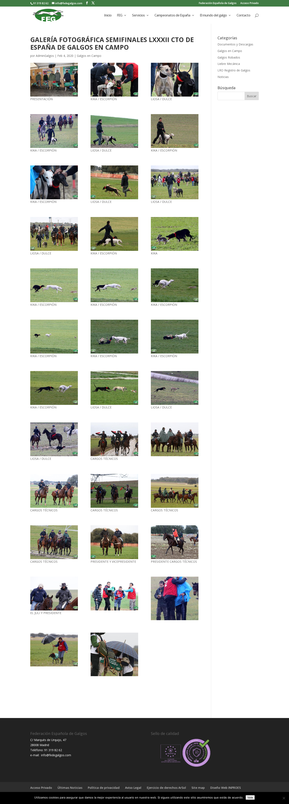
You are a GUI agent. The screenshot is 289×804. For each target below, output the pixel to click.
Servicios (138, 16)
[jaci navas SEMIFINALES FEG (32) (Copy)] (114, 80)
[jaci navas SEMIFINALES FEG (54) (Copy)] (114, 131)
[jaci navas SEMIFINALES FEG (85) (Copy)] (114, 542)
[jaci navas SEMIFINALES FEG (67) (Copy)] (114, 593)
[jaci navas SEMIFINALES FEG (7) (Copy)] (54, 388)
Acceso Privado (249, 3)
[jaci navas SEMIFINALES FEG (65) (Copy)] (174, 598)
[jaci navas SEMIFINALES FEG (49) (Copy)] (174, 131)
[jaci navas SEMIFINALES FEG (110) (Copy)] (174, 234)
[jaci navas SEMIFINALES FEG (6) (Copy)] (114, 234)
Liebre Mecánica (228, 64)
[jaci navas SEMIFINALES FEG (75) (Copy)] (114, 439)
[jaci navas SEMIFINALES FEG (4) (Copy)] (174, 491)
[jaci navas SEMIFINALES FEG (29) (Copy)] (114, 182)
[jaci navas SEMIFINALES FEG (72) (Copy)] (54, 439)
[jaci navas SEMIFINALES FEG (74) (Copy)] (174, 388)
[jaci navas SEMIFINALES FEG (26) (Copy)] (174, 542)
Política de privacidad (104, 788)
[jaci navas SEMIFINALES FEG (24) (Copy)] (174, 80)
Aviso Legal (133, 788)
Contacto (243, 16)
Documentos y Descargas (235, 44)
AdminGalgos (45, 56)
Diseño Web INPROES (225, 788)
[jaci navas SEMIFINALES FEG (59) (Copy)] (54, 337)
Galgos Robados (228, 57)
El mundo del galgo (213, 16)
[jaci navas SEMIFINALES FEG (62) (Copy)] (54, 131)
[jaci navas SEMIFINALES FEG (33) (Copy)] (114, 491)
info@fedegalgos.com (55, 755)
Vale (250, 797)
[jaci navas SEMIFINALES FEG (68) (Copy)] (174, 439)
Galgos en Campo (89, 56)
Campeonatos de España (172, 16)
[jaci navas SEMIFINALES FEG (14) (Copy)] (174, 182)
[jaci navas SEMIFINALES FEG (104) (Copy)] (174, 285)
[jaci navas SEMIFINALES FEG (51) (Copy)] (54, 80)
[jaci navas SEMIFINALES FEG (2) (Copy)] (54, 542)
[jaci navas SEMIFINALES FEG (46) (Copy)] (54, 182)
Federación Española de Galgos (218, 3)
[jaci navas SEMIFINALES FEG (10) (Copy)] (114, 337)
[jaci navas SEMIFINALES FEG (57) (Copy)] (54, 491)
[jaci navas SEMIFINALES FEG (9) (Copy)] (174, 337)
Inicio (107, 16)
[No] (284, 798)
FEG (119, 16)
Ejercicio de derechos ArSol (166, 788)
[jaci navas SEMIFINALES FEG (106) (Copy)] (54, 285)
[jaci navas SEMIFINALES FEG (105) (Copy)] (114, 285)
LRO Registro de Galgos (233, 70)
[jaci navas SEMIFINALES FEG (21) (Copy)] (54, 649)
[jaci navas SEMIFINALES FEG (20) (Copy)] (114, 654)
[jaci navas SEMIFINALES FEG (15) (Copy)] (54, 593)
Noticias (223, 77)
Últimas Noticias (70, 788)
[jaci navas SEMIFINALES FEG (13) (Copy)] (54, 234)
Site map (198, 788)
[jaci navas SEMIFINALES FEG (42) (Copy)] (114, 388)
